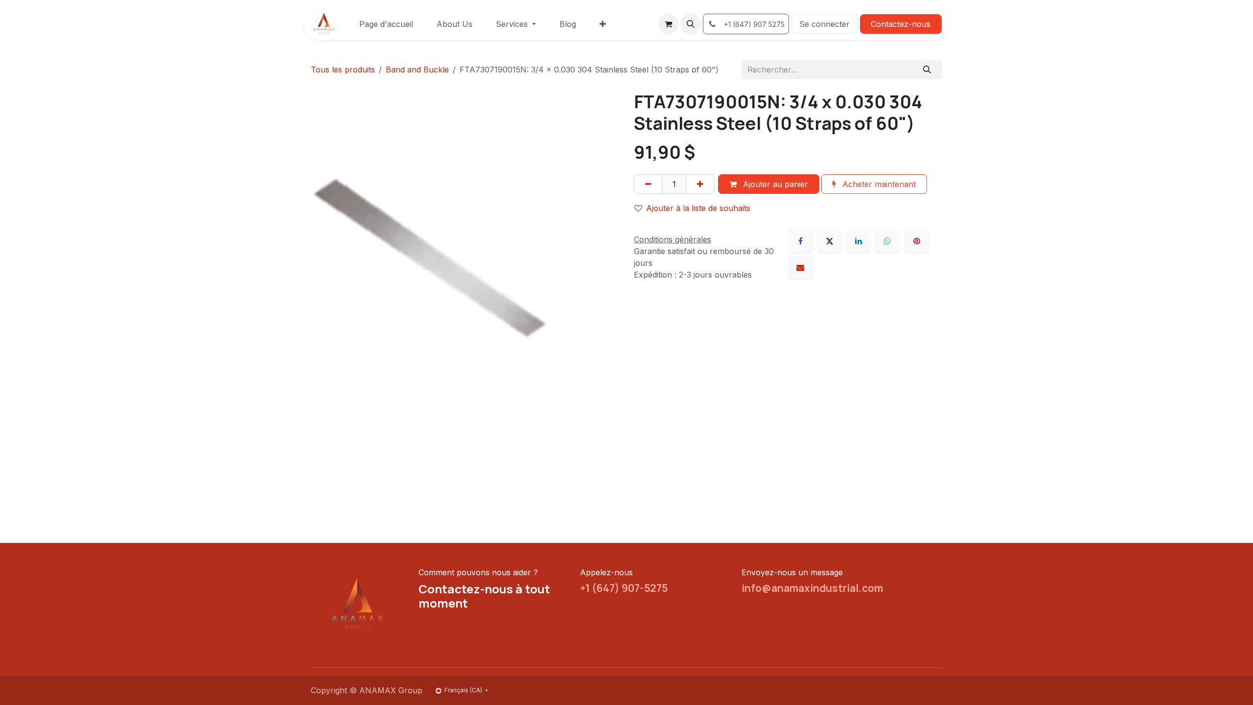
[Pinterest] (916, 241)
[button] (690, 24)
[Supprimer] (648, 184)
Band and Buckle (417, 69)
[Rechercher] (927, 69)
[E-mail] (800, 267)
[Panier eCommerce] (668, 24)
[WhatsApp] (887, 241)
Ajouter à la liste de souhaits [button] (698, 208)
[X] (829, 241)
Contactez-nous (900, 24)
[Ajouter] (700, 184)
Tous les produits (343, 69)
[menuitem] (386, 24)
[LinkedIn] (858, 241)
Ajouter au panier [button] (774, 184)
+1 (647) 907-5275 (624, 588)
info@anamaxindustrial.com (812, 588)
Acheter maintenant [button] (878, 184)
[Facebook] (800, 241)
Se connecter (824, 24)
